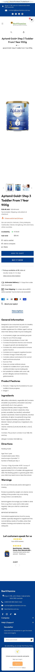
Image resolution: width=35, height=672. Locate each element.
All (16, 45)
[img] (17, 539)
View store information (11, 276)
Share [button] (6, 247)
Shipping (14, 212)
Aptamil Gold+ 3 (14, 327)
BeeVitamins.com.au (11, 609)
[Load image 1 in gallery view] (9, 187)
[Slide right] (32, 188)
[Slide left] (3, 188)
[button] (2, 24)
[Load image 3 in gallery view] (26, 187)
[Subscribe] (31, 640)
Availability (5, 232)
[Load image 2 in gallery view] (17, 187)
